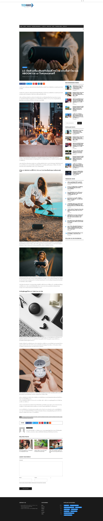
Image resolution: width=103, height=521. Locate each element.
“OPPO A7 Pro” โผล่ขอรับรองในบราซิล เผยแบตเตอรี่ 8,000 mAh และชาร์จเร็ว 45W (75, 210)
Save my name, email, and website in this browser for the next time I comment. (32, 482)
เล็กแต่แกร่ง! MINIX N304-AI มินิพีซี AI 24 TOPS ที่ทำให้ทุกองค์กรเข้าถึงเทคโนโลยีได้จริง (78, 173)
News (24, 26)
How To (44, 26)
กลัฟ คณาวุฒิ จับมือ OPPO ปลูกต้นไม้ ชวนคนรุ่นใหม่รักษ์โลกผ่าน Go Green (78, 151)
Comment (21, 460)
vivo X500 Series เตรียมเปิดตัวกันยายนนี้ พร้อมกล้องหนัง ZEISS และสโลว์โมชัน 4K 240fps (75, 221)
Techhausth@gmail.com (25, 507)
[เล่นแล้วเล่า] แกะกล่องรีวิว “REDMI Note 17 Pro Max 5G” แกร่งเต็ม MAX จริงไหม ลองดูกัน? (75, 199)
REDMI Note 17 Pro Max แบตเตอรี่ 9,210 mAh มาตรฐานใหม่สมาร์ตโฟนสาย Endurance (78, 87)
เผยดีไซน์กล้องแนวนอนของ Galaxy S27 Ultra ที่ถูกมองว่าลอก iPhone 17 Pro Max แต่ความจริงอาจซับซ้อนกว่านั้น (75, 216)
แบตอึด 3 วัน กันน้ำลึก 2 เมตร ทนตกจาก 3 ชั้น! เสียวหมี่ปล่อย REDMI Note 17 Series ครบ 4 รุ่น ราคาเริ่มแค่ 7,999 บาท (78, 115)
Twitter (30, 83)
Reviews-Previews (36, 26)
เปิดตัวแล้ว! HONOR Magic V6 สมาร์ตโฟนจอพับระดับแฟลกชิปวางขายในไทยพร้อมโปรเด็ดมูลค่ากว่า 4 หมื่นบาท (78, 101)
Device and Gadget (69, 507)
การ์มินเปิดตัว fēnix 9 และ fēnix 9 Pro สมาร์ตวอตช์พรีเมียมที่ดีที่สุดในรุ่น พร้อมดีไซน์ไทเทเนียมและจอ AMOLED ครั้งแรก (75, 204)
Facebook (23, 83)
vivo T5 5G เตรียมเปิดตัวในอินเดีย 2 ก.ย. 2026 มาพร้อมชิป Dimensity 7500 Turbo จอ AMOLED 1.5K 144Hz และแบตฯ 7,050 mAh (75, 228)
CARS (53, 26)
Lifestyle (49, 26)
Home (21, 26)
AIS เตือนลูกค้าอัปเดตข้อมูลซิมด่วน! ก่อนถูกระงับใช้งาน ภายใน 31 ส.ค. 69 (75, 233)
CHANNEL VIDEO (58, 26)
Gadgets (29, 26)
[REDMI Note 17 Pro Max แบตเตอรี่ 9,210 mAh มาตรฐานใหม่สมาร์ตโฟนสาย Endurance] (68, 88)
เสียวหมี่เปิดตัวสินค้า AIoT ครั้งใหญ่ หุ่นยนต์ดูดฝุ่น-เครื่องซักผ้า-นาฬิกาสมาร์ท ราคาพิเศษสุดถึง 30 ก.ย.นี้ (74, 193)
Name (20, 477)
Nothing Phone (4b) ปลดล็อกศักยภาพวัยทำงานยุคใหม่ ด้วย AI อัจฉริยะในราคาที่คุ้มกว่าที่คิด (78, 94)
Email (36, 477)
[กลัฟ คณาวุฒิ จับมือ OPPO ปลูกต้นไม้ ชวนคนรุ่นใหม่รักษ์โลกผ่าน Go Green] (68, 152)
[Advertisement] (51, 16)
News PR (65, 26)
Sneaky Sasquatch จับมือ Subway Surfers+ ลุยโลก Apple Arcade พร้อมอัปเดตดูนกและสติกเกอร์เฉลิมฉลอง (78, 108)
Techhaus (24, 76)
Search (79, 123)
